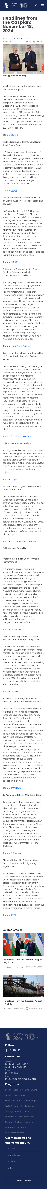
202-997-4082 (11, 1073)
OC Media (16, 629)
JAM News (16, 787)
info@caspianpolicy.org (20, 1079)
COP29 (14, 262)
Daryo (14, 190)
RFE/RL (14, 915)
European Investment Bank (24, 541)
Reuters (14, 134)
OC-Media (16, 691)
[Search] (36, 5)
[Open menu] (43, 5)
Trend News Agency (21, 346)
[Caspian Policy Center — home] (17, 5)
